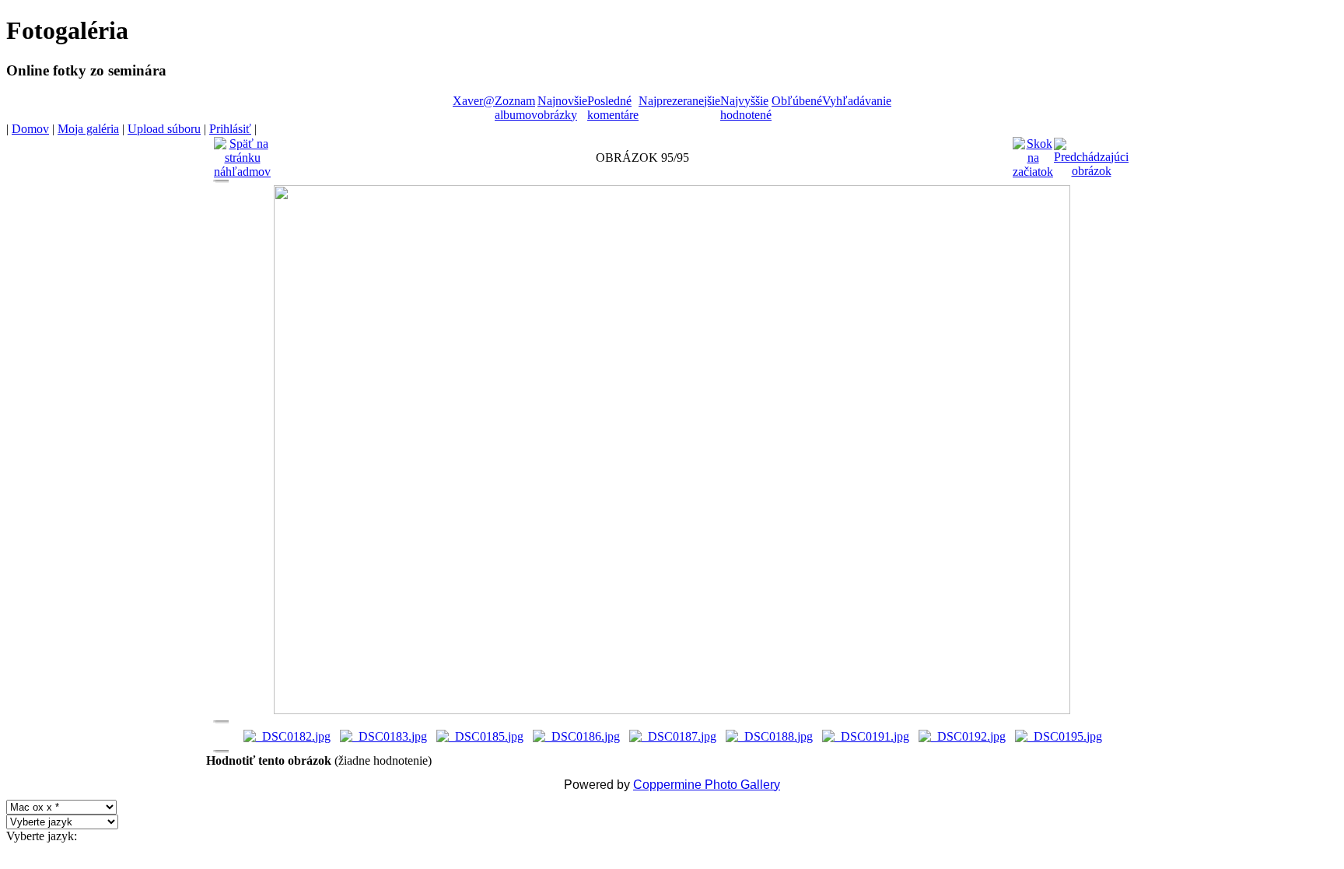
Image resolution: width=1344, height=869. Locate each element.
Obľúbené (797, 100)
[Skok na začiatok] (1033, 153)
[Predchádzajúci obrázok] (1091, 153)
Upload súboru (164, 128)
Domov (30, 128)
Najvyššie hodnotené (746, 107)
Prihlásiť (230, 128)
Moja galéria (88, 128)
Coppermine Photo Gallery (706, 784)
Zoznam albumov (516, 107)
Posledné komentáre (613, 107)
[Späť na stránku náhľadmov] (242, 153)
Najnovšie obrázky (562, 107)
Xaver (468, 100)
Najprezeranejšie (679, 100)
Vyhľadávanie (856, 100)
